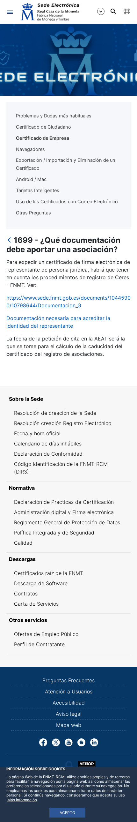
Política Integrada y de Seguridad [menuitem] (54, 532)
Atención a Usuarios (68, 691)
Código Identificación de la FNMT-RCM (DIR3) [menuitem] (61, 468)
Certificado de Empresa (42, 138)
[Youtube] (69, 741)
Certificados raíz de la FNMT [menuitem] (48, 573)
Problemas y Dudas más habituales (53, 116)
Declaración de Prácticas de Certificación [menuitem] (64, 502)
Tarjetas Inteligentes (37, 190)
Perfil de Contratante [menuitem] (39, 644)
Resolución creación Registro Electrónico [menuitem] (62, 423)
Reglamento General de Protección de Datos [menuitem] (67, 522)
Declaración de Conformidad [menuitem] (48, 454)
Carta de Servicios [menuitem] (36, 604)
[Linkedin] (94, 741)
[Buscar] (113, 11)
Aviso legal (69, 714)
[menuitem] (68, 398)
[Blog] (81, 741)
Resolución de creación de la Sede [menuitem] (55, 413)
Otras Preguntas (33, 213)
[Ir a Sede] (49, 12)
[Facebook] (43, 741)
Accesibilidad (69, 702)
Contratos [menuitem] (26, 593)
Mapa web (68, 725)
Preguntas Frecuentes (68, 680)
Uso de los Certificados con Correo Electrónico (67, 202)
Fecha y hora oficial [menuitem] (37, 433)
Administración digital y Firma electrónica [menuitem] (64, 512)
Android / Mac (31, 179)
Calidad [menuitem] (23, 543)
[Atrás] (9, 240)
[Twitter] (56, 741)
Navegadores (30, 149)
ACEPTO (67, 812)
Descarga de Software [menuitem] (41, 583)
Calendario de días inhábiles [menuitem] (48, 443)
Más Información (22, 799)
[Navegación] (9, 12)
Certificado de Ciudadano (43, 127)
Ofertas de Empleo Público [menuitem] (46, 634)
